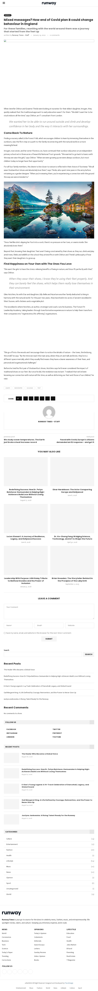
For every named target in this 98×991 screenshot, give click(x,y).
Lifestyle (50, 861)
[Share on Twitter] (31, 398)
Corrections (6, 960)
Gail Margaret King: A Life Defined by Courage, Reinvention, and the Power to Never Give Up (40, 692)
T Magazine (71, 960)
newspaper (18, 388)
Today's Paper (7, 952)
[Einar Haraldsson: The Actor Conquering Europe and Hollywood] (72, 471)
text (39, 388)
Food (69, 937)
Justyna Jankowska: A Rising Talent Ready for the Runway (26, 699)
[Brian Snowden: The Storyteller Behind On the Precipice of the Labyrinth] (72, 560)
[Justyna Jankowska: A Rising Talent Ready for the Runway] (11, 819)
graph (7, 388)
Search (6, 650)
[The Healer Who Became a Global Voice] (11, 758)
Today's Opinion (40, 933)
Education (70, 933)
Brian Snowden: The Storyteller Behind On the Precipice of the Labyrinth (72, 579)
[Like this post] (19, 398)
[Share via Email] (53, 398)
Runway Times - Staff (20, 35)
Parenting (70, 952)
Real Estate (71, 956)
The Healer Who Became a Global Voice (19, 670)
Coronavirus (6, 937)
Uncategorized (50, 889)
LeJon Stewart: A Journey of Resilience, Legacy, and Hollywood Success (26, 537)
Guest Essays (39, 945)
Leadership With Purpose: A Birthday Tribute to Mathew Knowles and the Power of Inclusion (25, 581)
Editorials (37, 941)
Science (5, 948)
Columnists (38, 937)
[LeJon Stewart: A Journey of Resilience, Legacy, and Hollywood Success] (26, 518)
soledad (30, 388)
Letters (37, 948)
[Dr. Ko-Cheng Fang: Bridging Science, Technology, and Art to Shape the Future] (72, 518)
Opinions (39, 929)
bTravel (69, 948)
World (50, 894)
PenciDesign (69, 983)
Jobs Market (71, 945)
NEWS (4, 929)
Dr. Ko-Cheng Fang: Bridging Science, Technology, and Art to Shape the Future (72, 537)
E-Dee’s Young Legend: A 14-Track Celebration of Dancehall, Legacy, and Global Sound (37, 686)
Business (5, 941)
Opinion (50, 878)
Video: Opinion (39, 956)
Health (50, 855)
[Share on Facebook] (25, 398)
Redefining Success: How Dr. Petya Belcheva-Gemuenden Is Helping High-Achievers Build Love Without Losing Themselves (26, 493)
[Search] (94, 3)
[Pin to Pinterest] (36, 398)
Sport (50, 883)
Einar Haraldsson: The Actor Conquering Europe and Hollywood (72, 490)
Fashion (50, 850)
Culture (50, 839)
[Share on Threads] (42, 398)
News (50, 872)
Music (50, 866)
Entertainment (50, 844)
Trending (5, 956)
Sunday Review (40, 952)
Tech (3, 945)
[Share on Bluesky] (47, 398)
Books (36, 960)
